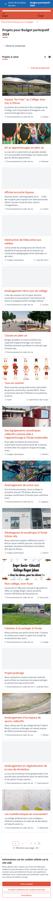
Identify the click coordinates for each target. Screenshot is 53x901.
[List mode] (45, 57)
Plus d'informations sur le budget (17, 21)
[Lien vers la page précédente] (15, 843)
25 (37, 847)
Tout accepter (26, 884)
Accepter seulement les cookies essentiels (26, 889)
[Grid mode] (49, 57)
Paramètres (26, 895)
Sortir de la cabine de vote (17, 4)
